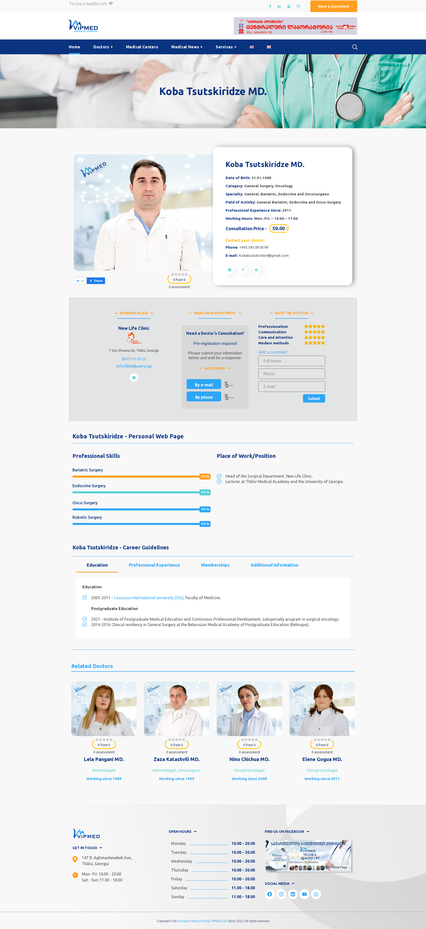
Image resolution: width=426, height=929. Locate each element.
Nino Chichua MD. (177, 759)
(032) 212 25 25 (134, 359)
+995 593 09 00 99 (253, 247)
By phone (204, 397)
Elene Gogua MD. (249, 759)
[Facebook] (270, 894)
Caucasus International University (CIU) (148, 597)
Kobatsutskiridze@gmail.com (264, 255)
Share (98, 281)
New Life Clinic (133, 328)
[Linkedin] (293, 894)
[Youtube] (304, 894)
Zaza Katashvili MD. (104, 759)
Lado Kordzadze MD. (322, 759)
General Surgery (258, 186)
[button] (333, 6)
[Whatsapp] (316, 894)
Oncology (284, 186)
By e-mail (204, 385)
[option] (104, 737)
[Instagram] (281, 894)
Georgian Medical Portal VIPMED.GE (202, 921)
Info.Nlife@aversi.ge (134, 366)
